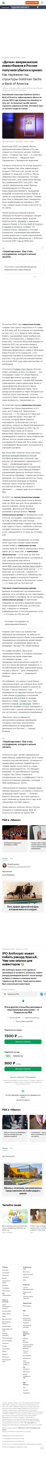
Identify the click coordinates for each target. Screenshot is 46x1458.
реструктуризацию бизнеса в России (19, 455)
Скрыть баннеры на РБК (28, 1288)
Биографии (5, 1288)
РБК (3, 248)
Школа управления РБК (26, 1376)
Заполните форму (23, 1099)
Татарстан (5, 1343)
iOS (24, 1387)
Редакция (26, 1323)
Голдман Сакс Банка (22, 368)
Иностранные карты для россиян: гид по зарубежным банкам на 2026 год (15, 1228)
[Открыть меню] (42, 2)
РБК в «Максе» (11, 820)
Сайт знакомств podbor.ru (26, 1362)
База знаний (6, 1291)
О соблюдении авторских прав (13, 1438)
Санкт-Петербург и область (6, 1306)
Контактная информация (26, 1319)
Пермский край (7, 1338)
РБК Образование (6, 1294)
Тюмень (4, 1346)
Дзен (24, 1280)
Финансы (5, 57)
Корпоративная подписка (28, 1297)
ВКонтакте (26, 1272)
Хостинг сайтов (25, 1352)
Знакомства (26, 1358)
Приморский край (6, 1360)
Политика (5, 1270)
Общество (5, 1275)
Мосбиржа (21, 1428)
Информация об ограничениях (13, 1435)
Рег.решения (26, 1355)
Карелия (5, 1354)
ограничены (20, 694)
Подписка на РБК (27, 1293)
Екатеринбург (6, 1311)
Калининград (6, 1326)
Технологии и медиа (6, 1281)
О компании (26, 1314)
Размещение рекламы (26, 1326)
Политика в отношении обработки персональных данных (22, 1444)
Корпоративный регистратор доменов (26, 1346)
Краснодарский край (7, 1330)
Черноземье (6, 1349)
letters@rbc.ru (31, 1422)
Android (25, 1390)
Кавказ (4, 1351)
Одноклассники (28, 1274)
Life (31, 1232)
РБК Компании (7, 1232)
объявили (22, 220)
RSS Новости (27, 1306)
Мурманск (5, 1357)
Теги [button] (11, 858)
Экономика (5, 1273)
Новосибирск (6, 1314)
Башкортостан (7, 1319)
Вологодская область (6, 1322)
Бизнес (4, 1278)
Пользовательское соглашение (13, 1441)
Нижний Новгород (5, 1334)
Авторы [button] (5, 858)
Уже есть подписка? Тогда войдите (23, 1077)
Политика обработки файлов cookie (14, 1447)
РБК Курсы (26, 1372)
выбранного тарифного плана (13, 1082)
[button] (15, 838)
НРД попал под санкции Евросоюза (24, 565)
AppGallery (26, 1393)
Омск (4, 1316)
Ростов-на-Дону (7, 1341)
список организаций (21, 703)
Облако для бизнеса (25, 1340)
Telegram (26, 1277)
